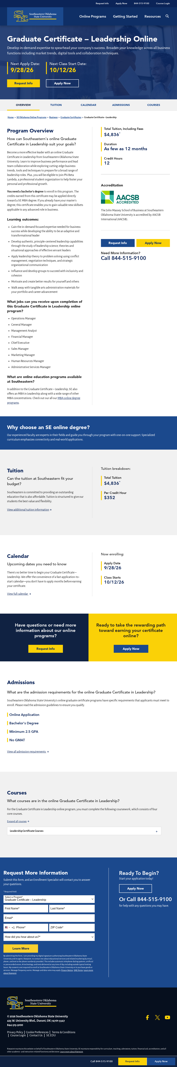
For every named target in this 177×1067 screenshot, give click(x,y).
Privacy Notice (67, 970)
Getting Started (125, 16)
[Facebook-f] (147, 1017)
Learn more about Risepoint (71, 1052)
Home (11, 117)
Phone (20, 927)
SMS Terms (78, 970)
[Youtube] (167, 1017)
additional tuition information (29, 509)
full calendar (19, 593)
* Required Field (9, 892)
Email (9, 917)
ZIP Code (56, 927)
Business (53, 117)
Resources (153, 16)
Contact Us (36, 1035)
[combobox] (49, 899)
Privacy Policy (15, 1032)
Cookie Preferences (37, 1032)
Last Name (57, 908)
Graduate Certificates (70, 117)
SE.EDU (51, 1035)
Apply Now (62, 83)
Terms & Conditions (63, 1032)
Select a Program (14, 897)
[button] (167, 16)
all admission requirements (28, 751)
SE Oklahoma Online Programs (31, 117)
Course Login (18, 1035)
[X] (157, 1017)
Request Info (118, 243)
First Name (12, 908)
